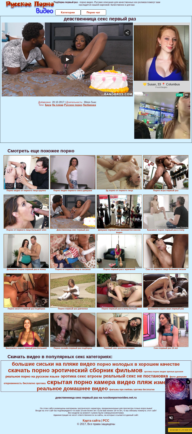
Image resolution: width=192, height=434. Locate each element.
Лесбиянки (89, 105)
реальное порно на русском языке (32, 376)
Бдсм (48, 105)
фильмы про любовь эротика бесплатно (131, 389)
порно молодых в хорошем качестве (138, 364)
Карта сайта (91, 420)
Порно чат (93, 12)
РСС (106, 420)
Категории (68, 12)
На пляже (57, 105)
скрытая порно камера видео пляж (99, 382)
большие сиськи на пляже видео (53, 364)
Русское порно (73, 105)
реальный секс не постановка (135, 376)
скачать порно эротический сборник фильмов (75, 370)
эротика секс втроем (81, 376)
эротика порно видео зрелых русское (163, 371)
